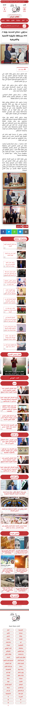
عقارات (8, 675)
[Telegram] (20, 231)
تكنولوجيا (20, 645)
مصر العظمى (21, 651)
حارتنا (8, 679)
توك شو (8, 672)
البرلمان (21, 685)
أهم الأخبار (14, 477)
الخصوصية (8, 694)
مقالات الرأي (8, 654)
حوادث (8, 639)
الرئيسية (21, 630)
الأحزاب (20, 681)
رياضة (7, 20)
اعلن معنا (21, 694)
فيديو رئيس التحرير (8, 660)
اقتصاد (20, 639)
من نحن (8, 691)
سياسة (18, 20)
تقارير (12, 20)
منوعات (8, 645)
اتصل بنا (21, 697)
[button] (26, 367)
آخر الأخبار (14, 434)
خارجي (3, 20)
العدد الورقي (14, 377)
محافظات (21, 648)
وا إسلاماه (20, 654)
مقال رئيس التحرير (14, 354)
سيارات (21, 679)
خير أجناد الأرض (8, 666)
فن (20, 642)
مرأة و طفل (21, 675)
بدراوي (19, 226)
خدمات (20, 666)
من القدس (20, 688)
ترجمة (8, 688)
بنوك (8, 681)
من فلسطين (21, 691)
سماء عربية (20, 669)
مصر (25, 226)
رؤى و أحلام (21, 672)
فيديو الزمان (21, 660)
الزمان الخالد (21, 663)
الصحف (8, 657)
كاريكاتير (8, 651)
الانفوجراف (8, 669)
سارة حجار (21, 69)
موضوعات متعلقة (20, 239)
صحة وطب (8, 642)
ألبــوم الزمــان (8, 685)
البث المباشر (8, 663)
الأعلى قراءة (14, 533)
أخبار (23, 20)
